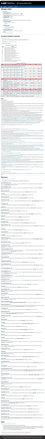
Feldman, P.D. (8, 408)
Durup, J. (10, 245)
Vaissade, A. (11, 316)
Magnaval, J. (12, 200)
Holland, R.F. (7, 382)
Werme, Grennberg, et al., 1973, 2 (16, 67)
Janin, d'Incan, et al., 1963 (13, 86)
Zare (9, 302)
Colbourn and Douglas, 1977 (37, 92)
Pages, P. (6, 210)
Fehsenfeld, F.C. (7, 272)
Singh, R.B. (2, 320)
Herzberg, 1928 (25, 142)
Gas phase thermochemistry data (9, 26)
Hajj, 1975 (23, 141)
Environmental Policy (8, 437)
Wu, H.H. (2, 405)
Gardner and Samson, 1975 (8, 81)
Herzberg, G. (3, 329)
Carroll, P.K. (2, 235)
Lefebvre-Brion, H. (7, 265)
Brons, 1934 (3, 143)
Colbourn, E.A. (3, 213)
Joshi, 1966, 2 (37, 110)
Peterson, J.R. (3, 389)
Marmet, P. (10, 242)
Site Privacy (3, 436)
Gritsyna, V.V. (10, 401)
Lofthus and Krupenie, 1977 (22, 84)
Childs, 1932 (36, 142)
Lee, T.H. (2, 309)
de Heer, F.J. (13, 269)
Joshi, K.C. (2, 219)
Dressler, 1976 (37, 130)
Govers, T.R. (13, 249)
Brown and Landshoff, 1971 (16, 150)
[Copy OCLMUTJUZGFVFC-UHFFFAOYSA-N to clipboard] (23, 15)
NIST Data (10, 6)
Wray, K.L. (2, 356)
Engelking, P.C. (3, 362)
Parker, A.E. (2, 335)
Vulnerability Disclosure (34, 436)
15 (14, 90)
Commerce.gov (29, 437)
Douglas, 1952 (18, 92)
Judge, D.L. (5, 366)
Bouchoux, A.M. (3, 312)
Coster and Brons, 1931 (12, 92)
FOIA (4, 437)
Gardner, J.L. (3, 191)
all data (16, 184)
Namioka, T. (2, 225)
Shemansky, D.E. (6, 405)
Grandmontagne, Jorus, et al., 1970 (33, 150)
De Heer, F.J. (21, 249)
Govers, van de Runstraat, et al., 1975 (21, 121)
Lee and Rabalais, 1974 (17, 137)
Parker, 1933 (40, 142)
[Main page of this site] (1, 7)
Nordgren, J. (11, 183)
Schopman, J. (17, 249)
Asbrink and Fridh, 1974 (16, 111)
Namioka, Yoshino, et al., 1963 (30, 110)
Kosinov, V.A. (3, 305)
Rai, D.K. (6, 320)
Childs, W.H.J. (3, 332)
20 (36, 90)
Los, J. (24, 249)
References (6, 23)
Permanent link (5, 20)
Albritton (2, 302)
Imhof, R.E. (9, 345)
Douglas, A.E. (3, 207)
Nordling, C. (15, 183)
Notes (5, 24)
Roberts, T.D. (6, 392)
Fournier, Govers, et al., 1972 (33, 121)
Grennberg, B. (7, 183)
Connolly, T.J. (6, 356)
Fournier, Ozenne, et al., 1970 (37, 116)
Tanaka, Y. (2, 194)
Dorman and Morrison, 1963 (22, 173)
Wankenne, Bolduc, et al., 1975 (25, 116)
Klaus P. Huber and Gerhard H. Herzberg (11, 41)
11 (6, 85)
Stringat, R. (8, 200)
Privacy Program (11, 436)
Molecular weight (5, 12)
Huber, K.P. (2, 417)
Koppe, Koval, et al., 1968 (12, 162)
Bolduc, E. (6, 242)
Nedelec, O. (10, 349)
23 (19, 93)
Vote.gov (40, 437)
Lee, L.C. (2, 366)
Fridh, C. (5, 232)
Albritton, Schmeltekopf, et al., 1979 (37, 136)
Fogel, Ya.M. (13, 401)
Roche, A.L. (2, 265)
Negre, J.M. (6, 349)
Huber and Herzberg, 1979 (29, 302)
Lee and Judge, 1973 (9, 149)
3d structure (7, 19)
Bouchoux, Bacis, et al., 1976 (29, 138)
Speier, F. (6, 294)
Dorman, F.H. (3, 411)
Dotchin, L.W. (3, 341)
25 (36, 93)
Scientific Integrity (14, 437)
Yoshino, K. (6, 225)
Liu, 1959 (21, 155)
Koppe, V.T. (2, 401)
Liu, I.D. (2, 386)
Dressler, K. (2, 287)
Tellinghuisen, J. (3, 262)
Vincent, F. (12, 378)
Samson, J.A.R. (7, 191)
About (16, 6)
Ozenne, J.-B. (7, 245)
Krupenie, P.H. (7, 197)
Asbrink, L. (2, 232)
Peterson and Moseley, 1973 (22, 159)
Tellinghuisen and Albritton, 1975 (31, 119)
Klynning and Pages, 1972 (29, 92)
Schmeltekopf (6, 302)
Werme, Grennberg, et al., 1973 (6, 67)
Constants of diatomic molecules (9, 22)
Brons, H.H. (5, 204)
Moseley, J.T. (7, 389)
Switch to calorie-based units (9, 32)
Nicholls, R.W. (3, 352)
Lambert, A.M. (14, 312)
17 (21, 90)
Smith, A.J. (2, 345)
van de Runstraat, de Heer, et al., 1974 (22, 118)
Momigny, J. (7, 238)
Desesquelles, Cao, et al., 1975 (17, 139)
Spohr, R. (2, 290)
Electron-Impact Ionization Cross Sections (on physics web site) (14, 30)
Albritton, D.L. (8, 262)
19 (35, 90)
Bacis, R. (7, 312)
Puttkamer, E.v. (6, 290)
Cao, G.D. (7, 316)
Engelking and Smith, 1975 (31, 148)
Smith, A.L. (7, 362)
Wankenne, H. (3, 238)
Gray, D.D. (2, 392)
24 (35, 93)
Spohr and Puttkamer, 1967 (36, 135)
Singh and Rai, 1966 (11, 141)
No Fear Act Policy (40, 436)
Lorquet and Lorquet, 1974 (22, 119)
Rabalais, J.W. (6, 309)
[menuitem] (1, 7)
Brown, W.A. (3, 374)
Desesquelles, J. (3, 316)
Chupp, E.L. (7, 341)
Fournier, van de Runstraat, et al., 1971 (7, 117)
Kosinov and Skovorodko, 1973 (8, 137)
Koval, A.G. (6, 401)
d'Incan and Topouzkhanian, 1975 (23, 130)
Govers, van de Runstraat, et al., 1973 (31, 120)
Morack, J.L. (10, 392)
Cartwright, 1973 (27, 160)
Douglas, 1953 (6, 94)
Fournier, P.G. (16, 272)
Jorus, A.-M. (9, 378)
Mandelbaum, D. (3, 408)
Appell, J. (2, 414)
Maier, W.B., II (3, 382)
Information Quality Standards (22, 437)
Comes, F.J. (2, 294)
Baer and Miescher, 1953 (22, 110)
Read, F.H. (6, 345)
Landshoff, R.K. (7, 374)
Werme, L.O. (3, 183)
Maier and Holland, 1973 (7, 160)
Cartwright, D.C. (3, 395)
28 (29, 96)
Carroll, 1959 (36, 113)
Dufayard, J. (3, 349)
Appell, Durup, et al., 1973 (36, 173)
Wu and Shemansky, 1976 (32, 162)
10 (29, 118)
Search (5, 6)
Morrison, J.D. (7, 411)
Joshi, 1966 (13, 107)
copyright (8, 39)
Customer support (6, 429)
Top (4, 423)
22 (9, 93)
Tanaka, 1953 (6, 84)
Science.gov (34, 437)
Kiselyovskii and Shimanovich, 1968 (7, 150)
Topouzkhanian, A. (7, 284)
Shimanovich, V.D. (8, 369)
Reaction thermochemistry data (9, 27)
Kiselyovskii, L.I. (3, 369)
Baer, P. (2, 222)
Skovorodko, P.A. (7, 305)
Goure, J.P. (10, 312)
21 (6, 93)
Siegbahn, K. (19, 183)
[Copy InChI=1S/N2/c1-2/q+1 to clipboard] (19, 13)
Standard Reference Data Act (24, 434)
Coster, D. (2, 204)
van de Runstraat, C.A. (8, 249)
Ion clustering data (7, 28)
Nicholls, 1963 (40, 149)
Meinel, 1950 (15, 161)
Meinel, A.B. (2, 398)
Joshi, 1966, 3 (19, 141)
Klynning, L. (2, 210)
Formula (4, 11)
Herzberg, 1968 (16, 148)
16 (20, 90)
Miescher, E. (5, 222)
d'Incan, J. (5, 200)
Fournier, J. (20, 272)
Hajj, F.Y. (2, 326)
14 (13, 90)
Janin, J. (2, 200)
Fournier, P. (2, 245)
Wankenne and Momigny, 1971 (16, 116)
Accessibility (7, 436)
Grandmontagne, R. (4, 378)
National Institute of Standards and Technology (8, 3)
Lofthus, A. (2, 197)
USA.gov (37, 437)
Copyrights (16, 436)
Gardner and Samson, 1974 (9, 136)
